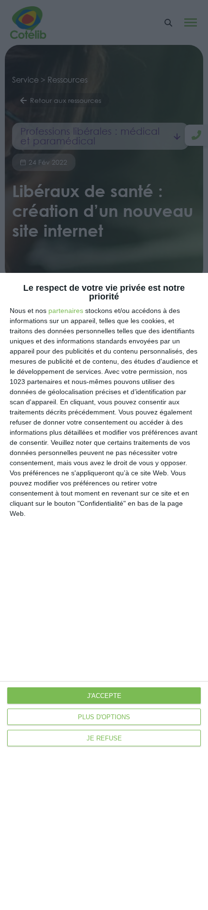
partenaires (65, 310)
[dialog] (104, 591)
